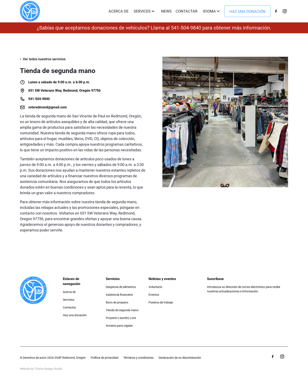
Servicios (68, 299)
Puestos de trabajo (161, 302)
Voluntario (155, 287)
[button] (144, 11)
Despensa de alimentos (121, 287)
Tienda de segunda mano (122, 310)
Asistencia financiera (119, 294)
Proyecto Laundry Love (121, 318)
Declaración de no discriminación (180, 357)
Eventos (154, 294)
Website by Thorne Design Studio (41, 368)
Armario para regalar (119, 325)
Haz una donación (247, 11)
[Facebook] (276, 11)
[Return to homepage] (30, 11)
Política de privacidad (104, 357)
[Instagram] (284, 11)
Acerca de (118, 11)
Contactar (186, 11)
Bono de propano (117, 302)
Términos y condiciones (138, 357)
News (166, 11)
